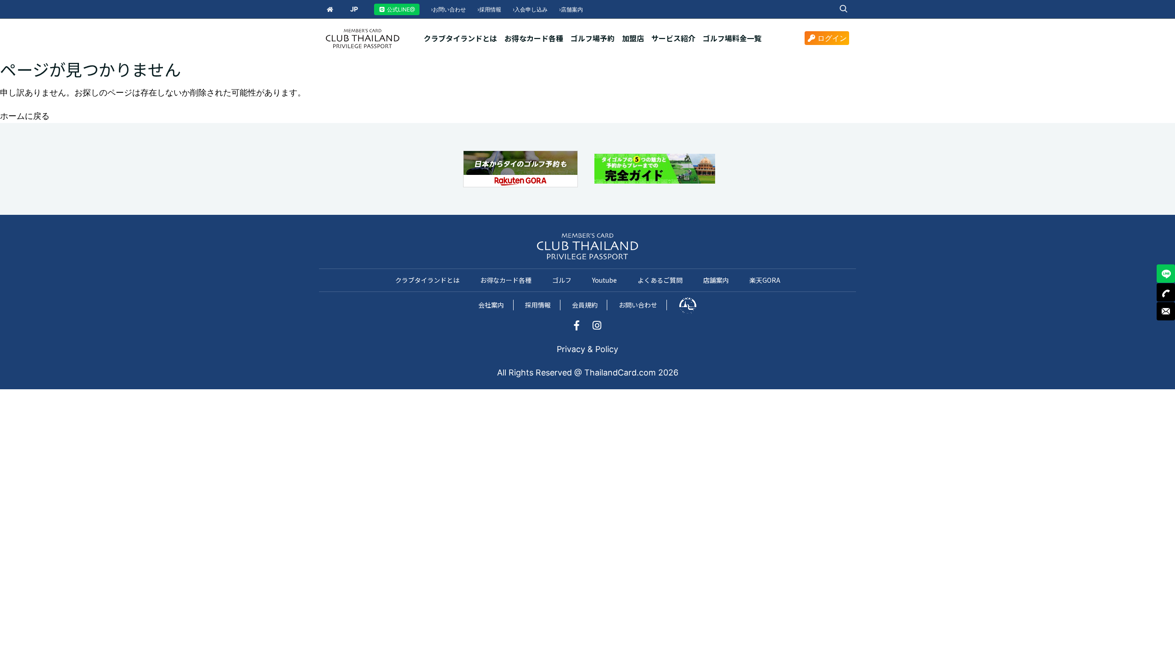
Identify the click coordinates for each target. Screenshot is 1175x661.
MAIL (1166, 311)
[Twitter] (597, 326)
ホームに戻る (25, 116)
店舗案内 (571, 9)
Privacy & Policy (587, 349)
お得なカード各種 (533, 38)
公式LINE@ (400, 9)
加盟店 (633, 38)
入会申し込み (530, 9)
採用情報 (489, 9)
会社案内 (491, 304)
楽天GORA (765, 280)
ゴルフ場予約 (593, 38)
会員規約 (585, 304)
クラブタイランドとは (460, 38)
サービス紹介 (673, 38)
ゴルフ (561, 280)
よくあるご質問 (660, 280)
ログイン (832, 38)
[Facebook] (581, 326)
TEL (1166, 292)
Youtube (604, 280)
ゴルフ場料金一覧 (732, 38)
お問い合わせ (448, 9)
